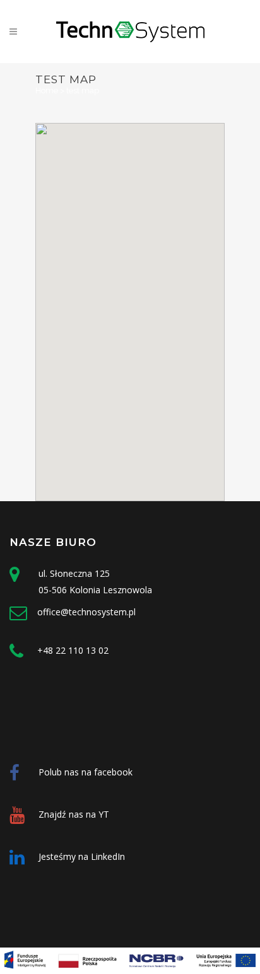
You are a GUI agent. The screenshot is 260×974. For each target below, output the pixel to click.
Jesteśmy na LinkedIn (81, 856)
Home (46, 90)
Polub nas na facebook (85, 772)
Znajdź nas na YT (73, 814)
